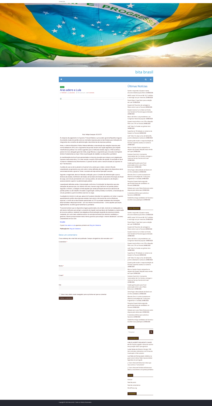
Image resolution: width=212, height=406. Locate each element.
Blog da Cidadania (95, 225)
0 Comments (91, 92)
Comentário (63, 242)
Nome (61, 266)
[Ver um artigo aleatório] (150, 79)
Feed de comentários (134, 385)
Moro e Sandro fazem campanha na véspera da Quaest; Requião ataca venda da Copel (140, 149)
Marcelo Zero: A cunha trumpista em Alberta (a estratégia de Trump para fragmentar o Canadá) (139, 176)
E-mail (61, 275)
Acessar (130, 379)
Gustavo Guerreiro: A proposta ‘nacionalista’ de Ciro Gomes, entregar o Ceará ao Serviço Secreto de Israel (140, 156)
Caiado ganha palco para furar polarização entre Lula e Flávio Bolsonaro (137, 165)
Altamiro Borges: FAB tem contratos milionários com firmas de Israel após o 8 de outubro (140, 351)
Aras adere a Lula (70, 225)
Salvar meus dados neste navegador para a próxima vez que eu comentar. (84, 294)
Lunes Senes (72, 92)
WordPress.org (132, 388)
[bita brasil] (106, 4)
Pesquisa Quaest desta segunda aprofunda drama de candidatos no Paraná (138, 183)
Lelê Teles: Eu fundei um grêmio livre (139, 126)
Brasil (62, 87)
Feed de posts (132, 382)
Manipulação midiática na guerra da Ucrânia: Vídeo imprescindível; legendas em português (140, 358)
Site (60, 285)
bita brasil (144, 71)
